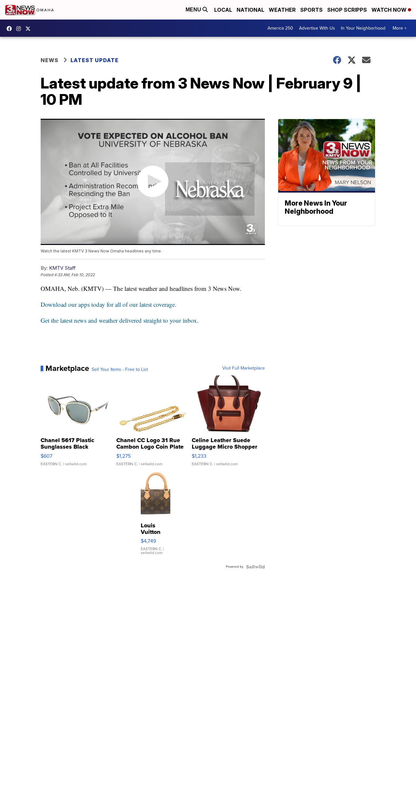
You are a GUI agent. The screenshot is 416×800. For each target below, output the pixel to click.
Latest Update (95, 60)
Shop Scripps (347, 10)
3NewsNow (10, 28)
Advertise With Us (317, 28)
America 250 (280, 28)
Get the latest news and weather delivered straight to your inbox (119, 320)
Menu (194, 9)
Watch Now (389, 10)
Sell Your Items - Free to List (120, 369)
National (250, 10)
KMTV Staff (62, 268)
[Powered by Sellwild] (255, 566)
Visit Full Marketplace (243, 368)
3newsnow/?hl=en (20, 28)
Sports (311, 10)
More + (400, 28)
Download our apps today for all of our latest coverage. (108, 304)
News (49, 60)
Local (223, 10)
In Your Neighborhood (363, 28)
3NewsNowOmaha (29, 28)
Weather (282, 10)
